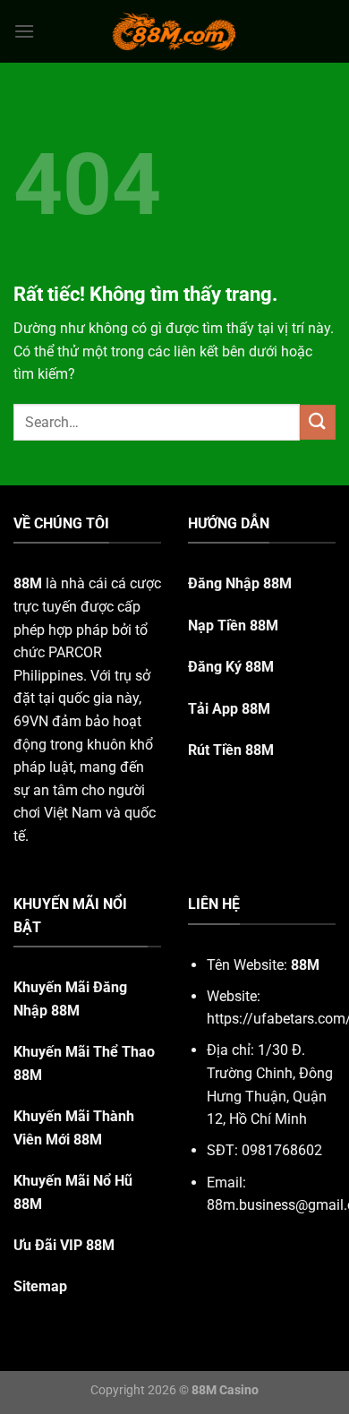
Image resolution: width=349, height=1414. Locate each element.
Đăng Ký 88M (231, 666)
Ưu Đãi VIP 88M (64, 1245)
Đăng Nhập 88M (240, 583)
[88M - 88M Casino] (174, 31)
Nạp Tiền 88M (233, 625)
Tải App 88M (229, 708)
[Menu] (24, 31)
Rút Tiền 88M (231, 749)
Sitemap (40, 1286)
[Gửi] (318, 422)
